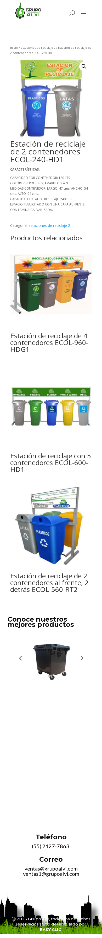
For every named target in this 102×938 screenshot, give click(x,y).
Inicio (14, 47)
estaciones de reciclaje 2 (38, 47)
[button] (84, 66)
